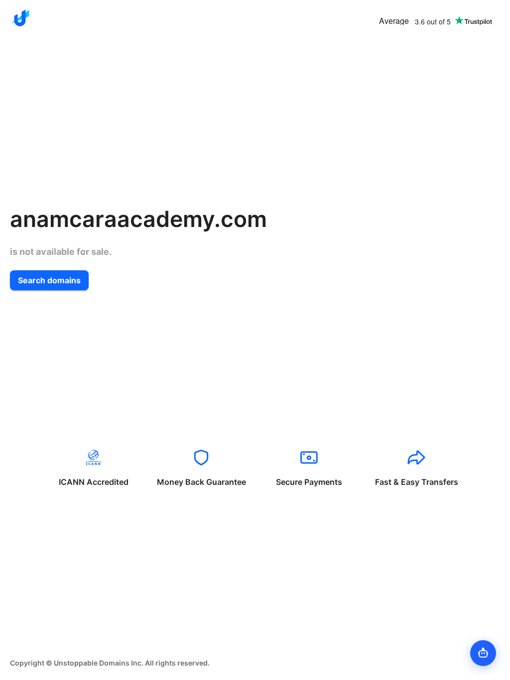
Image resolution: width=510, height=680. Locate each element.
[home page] (20, 18)
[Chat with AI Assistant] (483, 653)
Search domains (49, 280)
